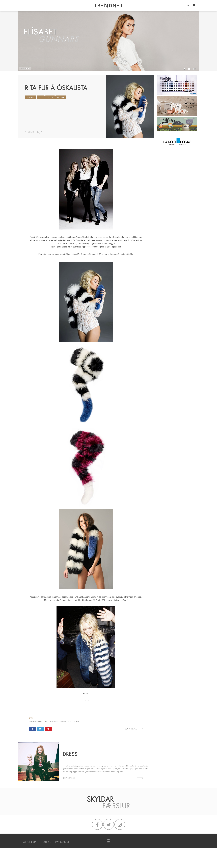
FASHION (30, 97)
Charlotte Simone (35, 721)
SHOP (70, 721)
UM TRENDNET (29, 842)
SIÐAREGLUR (45, 842)
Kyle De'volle (54, 721)
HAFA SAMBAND (62, 842)
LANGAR (60, 97)
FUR (45, 721)
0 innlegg (133, 728)
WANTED (76, 721)
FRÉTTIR (50, 97)
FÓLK (41, 97)
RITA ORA (63, 721)
